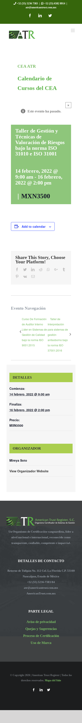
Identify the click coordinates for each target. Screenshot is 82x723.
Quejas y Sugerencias (41, 629)
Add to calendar (33, 226)
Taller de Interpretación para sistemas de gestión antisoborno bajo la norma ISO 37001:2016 (58, 334)
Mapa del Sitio (53, 680)
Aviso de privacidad (41, 622)
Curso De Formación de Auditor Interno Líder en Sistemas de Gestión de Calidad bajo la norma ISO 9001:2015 (34, 332)
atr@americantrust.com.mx (41, 7)
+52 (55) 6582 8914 (54, 3)
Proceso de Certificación (41, 636)
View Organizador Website (29, 471)
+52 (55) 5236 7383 (27, 3)
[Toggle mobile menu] (73, 30)
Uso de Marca (41, 643)
